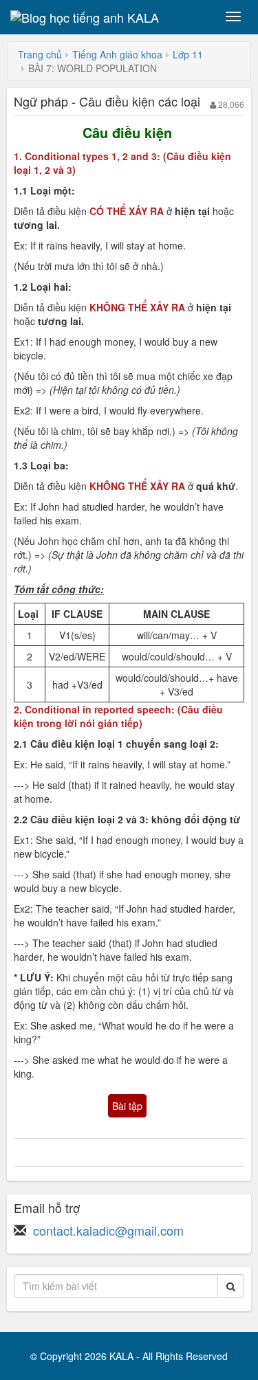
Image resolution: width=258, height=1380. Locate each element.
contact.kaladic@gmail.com (108, 1230)
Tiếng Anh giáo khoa (117, 54)
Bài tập (127, 1106)
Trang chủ (40, 54)
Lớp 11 (188, 54)
